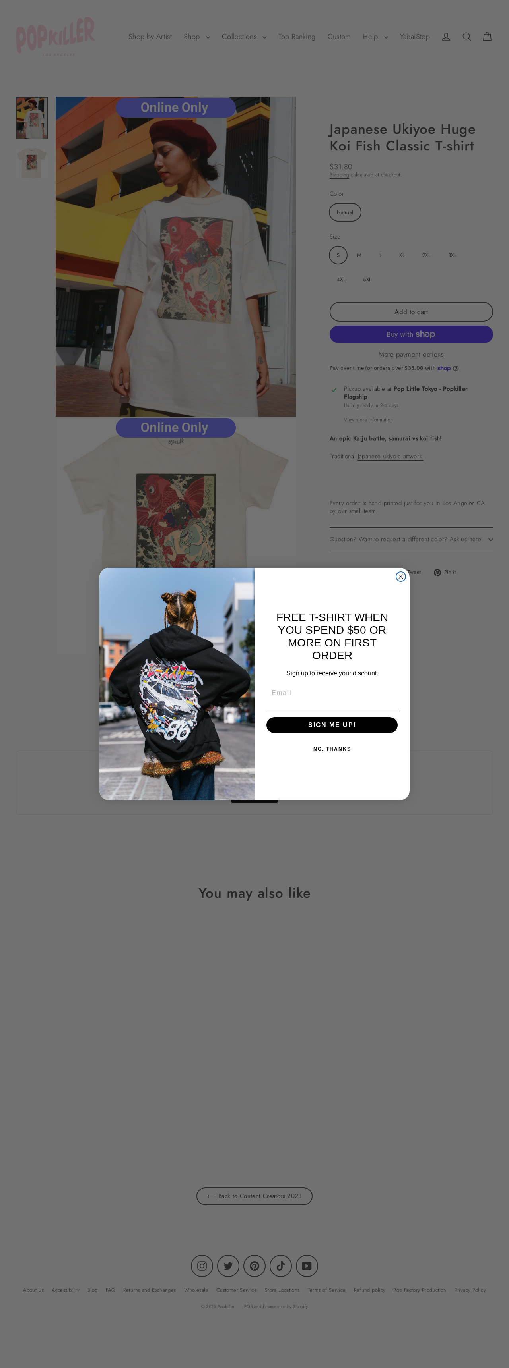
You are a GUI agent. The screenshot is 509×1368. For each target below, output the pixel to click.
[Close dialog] (401, 576)
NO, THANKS (332, 749)
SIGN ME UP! (332, 725)
